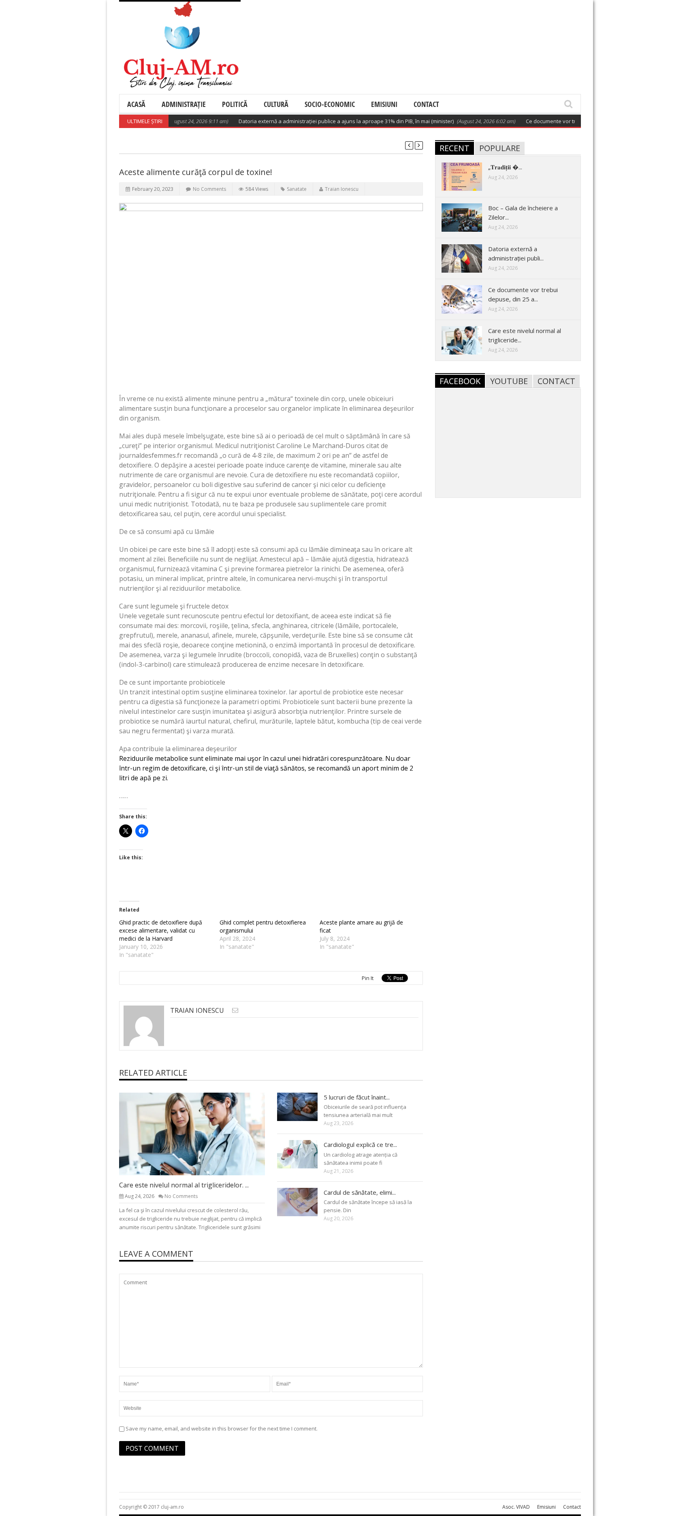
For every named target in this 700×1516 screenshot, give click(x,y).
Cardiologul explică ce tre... (360, 1144)
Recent (455, 148)
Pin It (367, 978)
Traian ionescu (342, 189)
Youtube (509, 381)
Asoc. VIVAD (516, 1506)
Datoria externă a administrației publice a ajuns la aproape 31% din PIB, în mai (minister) (320, 121)
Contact (426, 104)
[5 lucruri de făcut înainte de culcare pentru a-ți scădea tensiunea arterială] (304, 1106)
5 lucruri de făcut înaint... (357, 1097)
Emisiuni (384, 104)
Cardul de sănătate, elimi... (360, 1192)
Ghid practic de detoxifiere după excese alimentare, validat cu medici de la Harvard (160, 930)
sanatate (297, 189)
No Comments (209, 189)
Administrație (184, 104)
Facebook (460, 381)
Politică (235, 104)
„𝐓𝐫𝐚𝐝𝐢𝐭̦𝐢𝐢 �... (505, 167)
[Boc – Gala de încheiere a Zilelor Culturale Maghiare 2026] (468, 217)
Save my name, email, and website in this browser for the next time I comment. (222, 1428)
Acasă (136, 104)
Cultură (276, 104)
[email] (235, 1010)
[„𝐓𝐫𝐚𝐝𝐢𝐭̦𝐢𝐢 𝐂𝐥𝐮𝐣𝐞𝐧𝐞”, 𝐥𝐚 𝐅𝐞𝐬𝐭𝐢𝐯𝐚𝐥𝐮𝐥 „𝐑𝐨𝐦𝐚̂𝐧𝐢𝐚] (468, 176)
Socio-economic (330, 104)
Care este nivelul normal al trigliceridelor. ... (184, 1185)
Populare (499, 148)
